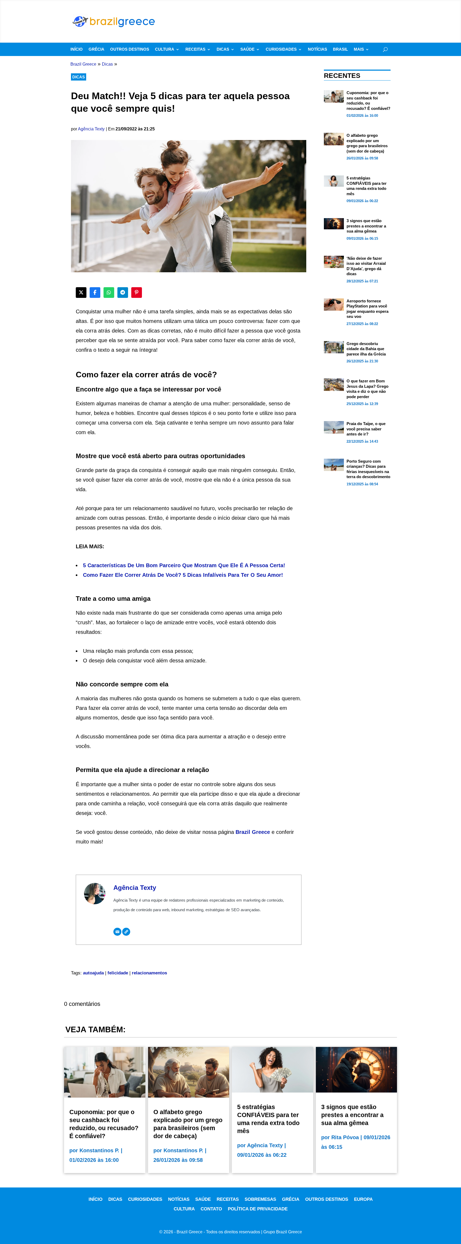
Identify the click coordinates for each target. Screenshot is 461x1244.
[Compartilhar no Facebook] (95, 292)
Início (76, 49)
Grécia (96, 49)
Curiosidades (281, 49)
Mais (359, 49)
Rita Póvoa (345, 1137)
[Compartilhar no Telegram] (122, 292)
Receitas (195, 49)
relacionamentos (149, 972)
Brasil (340, 49)
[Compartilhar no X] (81, 292)
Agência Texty (91, 129)
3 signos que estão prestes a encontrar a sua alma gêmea (366, 225)
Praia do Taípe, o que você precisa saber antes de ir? (366, 428)
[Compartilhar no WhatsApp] (109, 292)
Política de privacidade (258, 1208)
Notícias (317, 49)
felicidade (118, 972)
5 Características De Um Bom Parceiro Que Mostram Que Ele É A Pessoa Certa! (184, 565)
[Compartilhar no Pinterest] (136, 292)
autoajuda (93, 972)
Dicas (223, 49)
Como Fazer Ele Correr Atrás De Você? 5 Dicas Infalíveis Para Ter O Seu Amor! (183, 575)
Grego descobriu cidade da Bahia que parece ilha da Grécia (366, 348)
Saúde (247, 49)
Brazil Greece (253, 832)
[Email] (117, 932)
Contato (211, 1208)
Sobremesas (260, 1199)
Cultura (164, 49)
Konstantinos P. (99, 1150)
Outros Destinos (129, 49)
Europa (363, 1199)
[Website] (126, 932)
